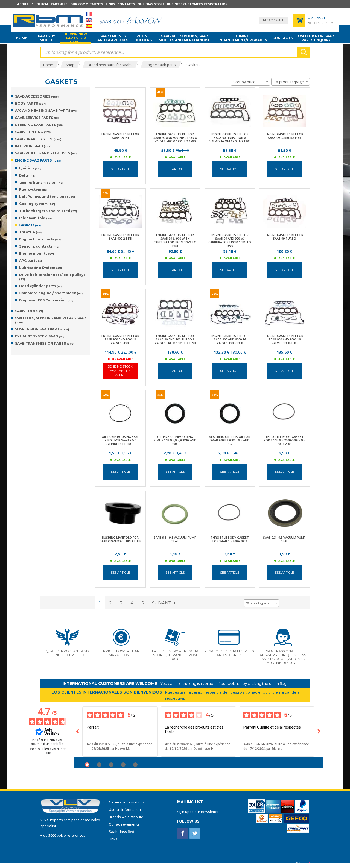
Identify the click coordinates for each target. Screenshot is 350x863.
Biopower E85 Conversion (46, 300)
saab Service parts (37, 118)
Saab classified (121, 831)
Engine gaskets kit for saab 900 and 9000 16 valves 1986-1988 (230, 339)
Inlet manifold (35, 218)
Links (110, 4)
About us (25, 4)
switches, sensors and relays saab (50, 320)
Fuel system (33, 189)
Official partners (52, 4)
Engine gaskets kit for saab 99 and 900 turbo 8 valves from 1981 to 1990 (175, 339)
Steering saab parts (39, 125)
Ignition (30, 168)
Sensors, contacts (39, 246)
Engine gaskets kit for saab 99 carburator (284, 135)
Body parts (30, 103)
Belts (27, 175)
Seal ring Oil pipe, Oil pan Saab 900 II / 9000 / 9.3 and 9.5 (229, 440)
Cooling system (37, 204)
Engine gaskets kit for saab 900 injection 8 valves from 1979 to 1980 (229, 137)
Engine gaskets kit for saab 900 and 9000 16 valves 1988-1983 (284, 339)
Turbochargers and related (48, 211)
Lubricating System (40, 268)
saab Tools (29, 311)
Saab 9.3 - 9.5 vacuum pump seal (175, 539)
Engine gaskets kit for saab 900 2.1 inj (120, 236)
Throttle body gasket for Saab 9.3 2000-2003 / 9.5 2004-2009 (284, 440)
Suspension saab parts (42, 329)
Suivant (161, 603)
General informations (127, 802)
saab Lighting (33, 132)
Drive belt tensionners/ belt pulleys (52, 277)
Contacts (126, 4)
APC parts (30, 261)
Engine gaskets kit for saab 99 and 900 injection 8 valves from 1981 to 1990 (175, 137)
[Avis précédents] (78, 731)
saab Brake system (38, 139)
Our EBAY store (151, 4)
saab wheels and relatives (46, 153)
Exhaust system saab (39, 336)
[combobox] (250, 82)
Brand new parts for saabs (76, 38)
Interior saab (33, 146)
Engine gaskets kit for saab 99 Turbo (284, 236)
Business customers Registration (197, 4)
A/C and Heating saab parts (46, 110)
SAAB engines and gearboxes (112, 38)
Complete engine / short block (51, 293)
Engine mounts (36, 253)
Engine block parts (40, 239)
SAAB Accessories (37, 96)
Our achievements (124, 824)
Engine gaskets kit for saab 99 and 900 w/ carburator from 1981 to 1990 (229, 240)
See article (120, 169)
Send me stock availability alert (120, 371)
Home (21, 38)
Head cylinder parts (40, 286)
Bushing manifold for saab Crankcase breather (120, 539)
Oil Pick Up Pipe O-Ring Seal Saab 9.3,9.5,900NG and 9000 (175, 440)
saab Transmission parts (44, 343)
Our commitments (86, 4)
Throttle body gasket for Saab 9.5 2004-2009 (230, 539)
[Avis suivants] (319, 731)
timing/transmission (41, 182)
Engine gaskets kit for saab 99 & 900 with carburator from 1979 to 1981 (175, 240)
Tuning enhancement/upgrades (242, 38)
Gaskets (30, 225)
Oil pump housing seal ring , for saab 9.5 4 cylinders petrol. (120, 440)
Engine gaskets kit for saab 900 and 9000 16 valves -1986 (120, 339)
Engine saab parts (38, 160)
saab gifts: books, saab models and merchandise (184, 38)
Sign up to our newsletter (198, 811)
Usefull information (125, 809)
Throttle (30, 232)
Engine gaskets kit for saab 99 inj (120, 135)
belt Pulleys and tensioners (47, 197)
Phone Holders (143, 38)
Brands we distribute (126, 816)
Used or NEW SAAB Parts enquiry (316, 38)
